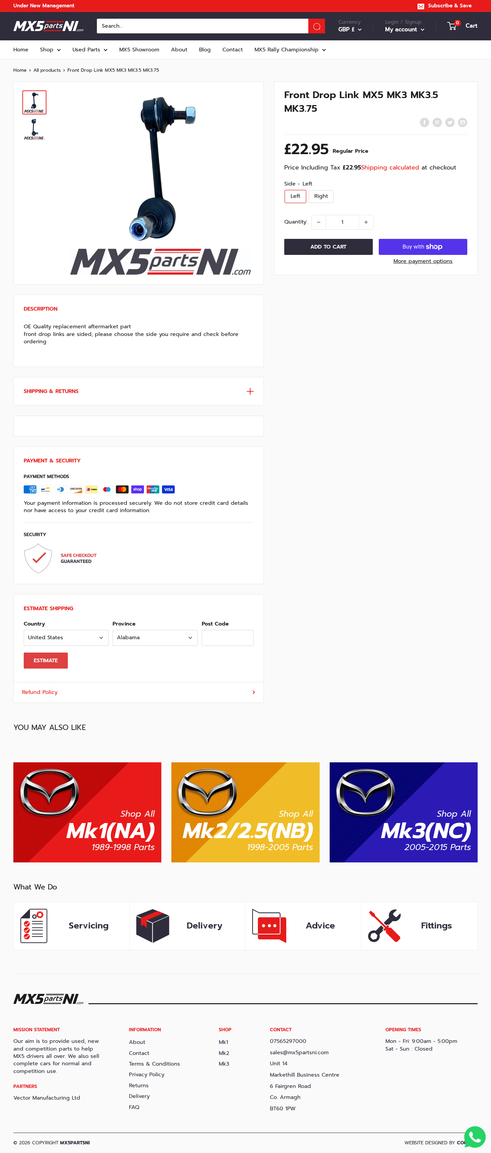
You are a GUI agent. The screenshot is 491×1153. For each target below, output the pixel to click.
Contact (232, 49)
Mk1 (223, 1042)
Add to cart (328, 247)
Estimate (46, 661)
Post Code (215, 624)
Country (34, 624)
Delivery (139, 1096)
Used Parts (86, 49)
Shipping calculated (390, 167)
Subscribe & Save (450, 5)
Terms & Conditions (154, 1064)
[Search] (316, 26)
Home (20, 49)
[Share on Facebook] (424, 122)
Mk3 (224, 1064)
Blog (205, 49)
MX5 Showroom (139, 49)
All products (47, 70)
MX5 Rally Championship (287, 49)
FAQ (134, 1107)
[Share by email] (462, 122)
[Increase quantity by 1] (366, 222)
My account (402, 30)
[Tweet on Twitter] (450, 122)
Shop (46, 49)
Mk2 (224, 1053)
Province (124, 624)
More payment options (423, 261)
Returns (139, 1086)
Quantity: (295, 222)
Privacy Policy (146, 1075)
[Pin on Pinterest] (437, 122)
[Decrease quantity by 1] (319, 222)
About (179, 49)
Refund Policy (39, 692)
